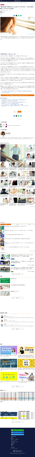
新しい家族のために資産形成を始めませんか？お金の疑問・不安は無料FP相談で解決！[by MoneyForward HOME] (17, 91)
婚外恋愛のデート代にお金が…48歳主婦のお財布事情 (10, 103)
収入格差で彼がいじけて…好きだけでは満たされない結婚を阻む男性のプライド (14, 102)
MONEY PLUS (1, 2)
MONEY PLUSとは (13, 436)
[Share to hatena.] (21, 15)
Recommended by (31, 206)
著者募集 (12, 444)
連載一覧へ (17, 386)
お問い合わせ (13, 443)
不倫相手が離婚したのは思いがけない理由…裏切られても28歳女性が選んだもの (14, 99)
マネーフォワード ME (14, 448)
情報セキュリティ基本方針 (14, 439)
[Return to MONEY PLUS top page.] (17, 1)
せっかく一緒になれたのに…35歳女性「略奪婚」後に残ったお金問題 (12, 104)
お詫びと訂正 (13, 447)
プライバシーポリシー (14, 440)
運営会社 (12, 437)
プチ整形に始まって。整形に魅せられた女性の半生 (9, 100)
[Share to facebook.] (14, 15)
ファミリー (5, 2)
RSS (11, 445)
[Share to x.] (16, 15)
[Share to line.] (18, 15)
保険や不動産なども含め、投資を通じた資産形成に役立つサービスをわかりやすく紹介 (15, 105)
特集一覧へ (17, 297)
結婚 (1, 13)
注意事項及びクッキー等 (14, 441)
